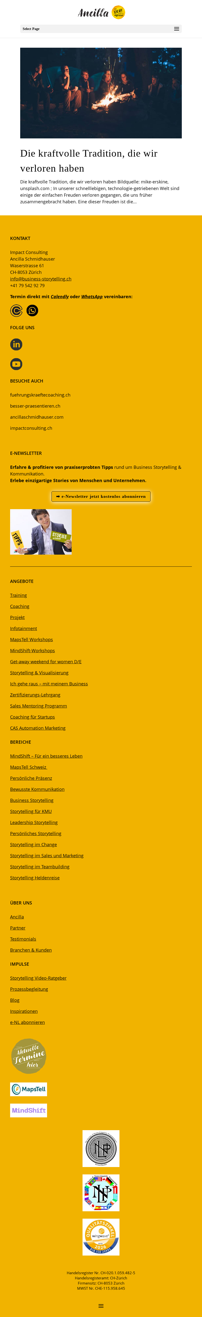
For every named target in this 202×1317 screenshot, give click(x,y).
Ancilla (17, 917)
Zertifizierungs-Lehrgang (35, 695)
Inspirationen (24, 1011)
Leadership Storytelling (34, 822)
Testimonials (23, 939)
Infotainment (23, 628)
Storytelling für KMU (31, 811)
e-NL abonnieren (27, 1022)
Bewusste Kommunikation (37, 789)
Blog (14, 1000)
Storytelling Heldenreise (35, 878)
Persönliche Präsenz (31, 778)
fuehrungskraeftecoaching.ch (40, 395)
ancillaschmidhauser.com (37, 417)
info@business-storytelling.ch (40, 279)
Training (18, 595)
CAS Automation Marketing (38, 728)
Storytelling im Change (33, 844)
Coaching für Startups (32, 717)
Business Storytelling (31, 800)
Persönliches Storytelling (35, 833)
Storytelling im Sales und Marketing (47, 855)
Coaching (19, 606)
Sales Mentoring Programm (38, 706)
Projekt (17, 617)
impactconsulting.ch (31, 428)
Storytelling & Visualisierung (39, 673)
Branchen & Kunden (31, 950)
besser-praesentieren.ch (35, 406)
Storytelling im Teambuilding (39, 867)
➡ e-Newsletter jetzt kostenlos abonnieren (101, 496)
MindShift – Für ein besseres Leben (46, 756)
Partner (17, 928)
